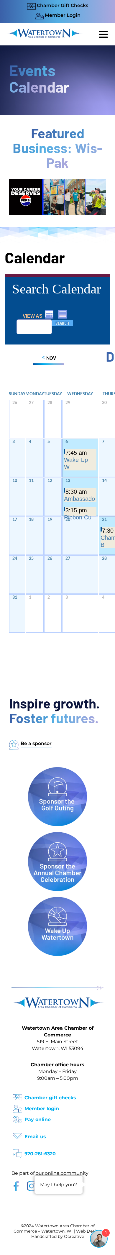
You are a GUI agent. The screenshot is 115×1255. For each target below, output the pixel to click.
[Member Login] (17, 1106)
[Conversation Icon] (17, 1152)
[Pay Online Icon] (17, 1117)
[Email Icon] (17, 1134)
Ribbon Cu (77, 517)
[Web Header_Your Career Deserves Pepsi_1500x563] (57, 181)
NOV (49, 358)
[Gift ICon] (17, 1095)
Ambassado (79, 499)
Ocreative (74, 1236)
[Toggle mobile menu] (104, 34)
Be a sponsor (36, 743)
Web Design (88, 1231)
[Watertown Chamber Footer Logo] (58, 1000)
